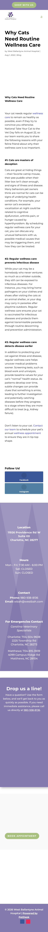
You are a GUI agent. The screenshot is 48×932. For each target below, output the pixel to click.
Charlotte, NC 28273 (24, 644)
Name (6, 718)
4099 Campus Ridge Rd (24, 654)
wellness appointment (27, 433)
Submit (10, 777)
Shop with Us (24, 5)
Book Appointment (22, 836)
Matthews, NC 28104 (24, 658)
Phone (6, 742)
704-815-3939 (31, 651)
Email (6, 731)
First (4, 726)
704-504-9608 (31, 636)
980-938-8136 (29, 597)
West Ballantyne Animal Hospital (23, 51)
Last (26, 726)
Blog (19, 55)
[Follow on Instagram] (28, 921)
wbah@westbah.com (28, 601)
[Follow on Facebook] (22, 921)
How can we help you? (14, 753)
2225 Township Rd (24, 640)
